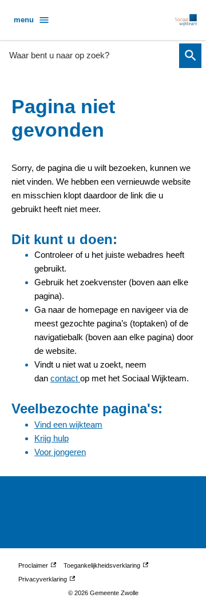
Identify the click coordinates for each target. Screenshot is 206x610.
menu (24, 19)
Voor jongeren (60, 452)
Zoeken (190, 55)
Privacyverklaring (42, 581)
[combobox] (91, 55)
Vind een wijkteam (68, 424)
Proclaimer (36, 567)
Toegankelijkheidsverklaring (102, 567)
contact (65, 378)
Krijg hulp (51, 438)
